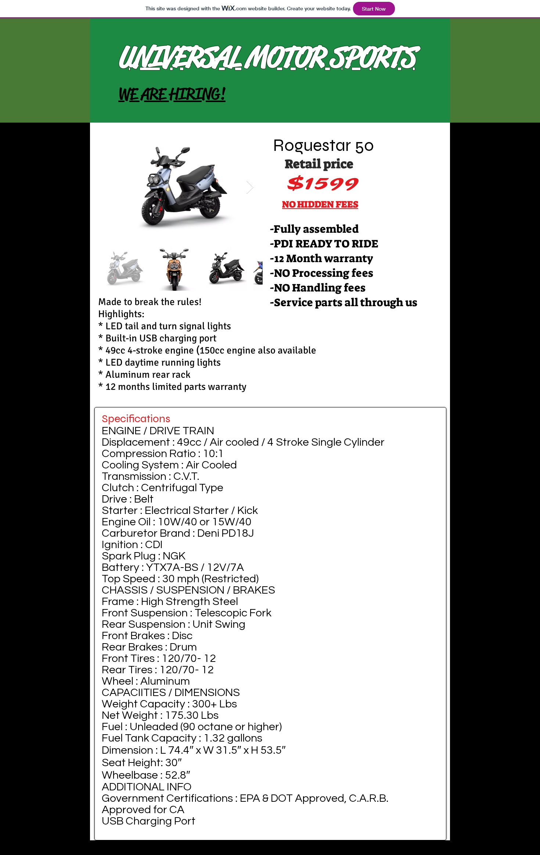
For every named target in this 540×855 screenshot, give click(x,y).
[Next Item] (250, 187)
